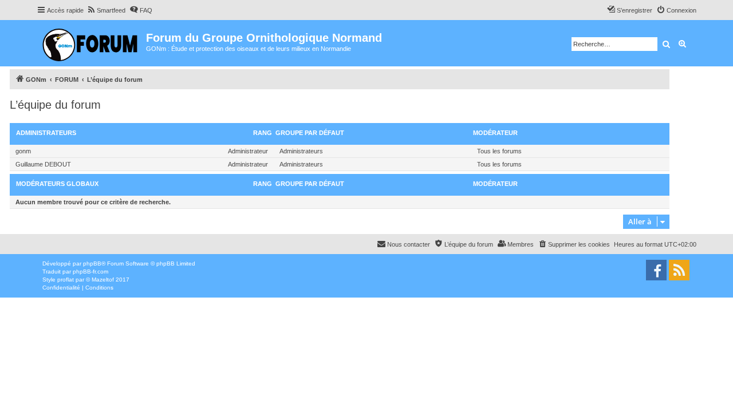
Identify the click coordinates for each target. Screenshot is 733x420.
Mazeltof (103, 279)
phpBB (92, 263)
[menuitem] (105, 10)
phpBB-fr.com (90, 271)
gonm (23, 151)
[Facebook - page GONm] (656, 270)
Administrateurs (46, 132)
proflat (65, 279)
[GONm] (91, 43)
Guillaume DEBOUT (43, 164)
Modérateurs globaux (57, 183)
